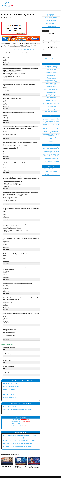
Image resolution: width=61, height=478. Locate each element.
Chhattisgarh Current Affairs (51, 72)
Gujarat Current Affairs (51, 77)
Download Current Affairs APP (10, 406)
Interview (51, 9)
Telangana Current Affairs (51, 105)
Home (3, 9)
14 (54, 42)
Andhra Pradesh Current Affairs (51, 66)
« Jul (42, 51)
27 (51, 47)
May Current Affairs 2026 (51, 22)
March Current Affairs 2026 (51, 25)
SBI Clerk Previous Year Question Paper (51, 119)
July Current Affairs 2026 (51, 18)
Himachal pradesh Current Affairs (51, 80)
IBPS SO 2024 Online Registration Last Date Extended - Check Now (17, 443)
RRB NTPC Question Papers (51, 171)
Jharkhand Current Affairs (51, 83)
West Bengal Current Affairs (51, 111)
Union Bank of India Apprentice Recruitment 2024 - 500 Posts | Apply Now (19, 440)
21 (54, 45)
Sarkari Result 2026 (20, 427)
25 (46, 47)
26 (48, 47)
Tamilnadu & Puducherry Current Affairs (51, 103)
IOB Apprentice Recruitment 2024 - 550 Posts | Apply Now (16, 438)
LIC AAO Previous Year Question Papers (51, 147)
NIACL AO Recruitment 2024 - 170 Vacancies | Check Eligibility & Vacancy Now (20, 435)
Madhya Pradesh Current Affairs (51, 89)
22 (56, 45)
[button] (58, 9)
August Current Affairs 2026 (51, 17)
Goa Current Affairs (51, 75)
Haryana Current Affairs (51, 78)
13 (51, 42)
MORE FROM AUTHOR (15, 454)
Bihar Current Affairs (51, 70)
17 (43, 45)
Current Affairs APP (51, 14)
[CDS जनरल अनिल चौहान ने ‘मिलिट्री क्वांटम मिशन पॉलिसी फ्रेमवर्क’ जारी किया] (34, 461)
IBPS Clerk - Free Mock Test (9, 394)
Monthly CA (19, 9)
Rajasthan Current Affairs (51, 100)
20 (51, 45)
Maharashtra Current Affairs (51, 88)
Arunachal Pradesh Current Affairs (51, 67)
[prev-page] (2, 470)
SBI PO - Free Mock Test (8, 392)
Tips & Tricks (43, 9)
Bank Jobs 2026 (21, 419)
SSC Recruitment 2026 (20, 425)
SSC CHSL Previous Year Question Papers (51, 173)
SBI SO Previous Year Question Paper (51, 121)
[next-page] (4, 470)
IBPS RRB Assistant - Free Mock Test (11, 386)
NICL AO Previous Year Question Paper (51, 154)
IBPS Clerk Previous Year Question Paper (51, 124)
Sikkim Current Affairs (51, 101)
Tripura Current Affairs (51, 106)
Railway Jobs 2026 (20, 423)
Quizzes (30, 9)
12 (48, 42)
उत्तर (4, 349)
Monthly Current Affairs (51, 26)
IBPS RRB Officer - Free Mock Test (10, 383)
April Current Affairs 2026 (51, 23)
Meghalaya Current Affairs (51, 92)
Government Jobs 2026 (20, 421)
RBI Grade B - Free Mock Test (9, 397)
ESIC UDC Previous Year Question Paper (51, 161)
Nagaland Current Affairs (51, 95)
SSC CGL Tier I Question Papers (51, 174)
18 (46, 45)
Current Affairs (10, 9)
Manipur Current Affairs (51, 91)
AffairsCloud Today (51, 15)
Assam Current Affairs (51, 69)
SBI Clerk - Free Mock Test (9, 389)
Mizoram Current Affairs (51, 94)
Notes (36, 9)
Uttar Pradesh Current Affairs (51, 108)
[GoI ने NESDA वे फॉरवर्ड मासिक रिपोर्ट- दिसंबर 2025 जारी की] (21, 461)
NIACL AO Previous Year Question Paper (51, 162)
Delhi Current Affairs (51, 74)
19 (48, 45)
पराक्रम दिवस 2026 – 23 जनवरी (6, 466)
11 (46, 42)
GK (25, 9)
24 (43, 47)
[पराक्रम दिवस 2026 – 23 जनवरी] (7, 461)
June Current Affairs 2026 (51, 20)
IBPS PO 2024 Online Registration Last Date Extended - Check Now (17, 446)
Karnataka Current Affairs (51, 84)
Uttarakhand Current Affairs (51, 109)
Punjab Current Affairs (51, 98)
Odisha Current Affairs (51, 97)
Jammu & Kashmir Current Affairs (51, 81)
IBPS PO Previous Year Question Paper (51, 122)
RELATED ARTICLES (5, 454)
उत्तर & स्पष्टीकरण (6, 64)
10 (43, 42)
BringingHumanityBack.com (49, 58)
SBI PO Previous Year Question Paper (51, 118)
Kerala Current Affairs (51, 86)
